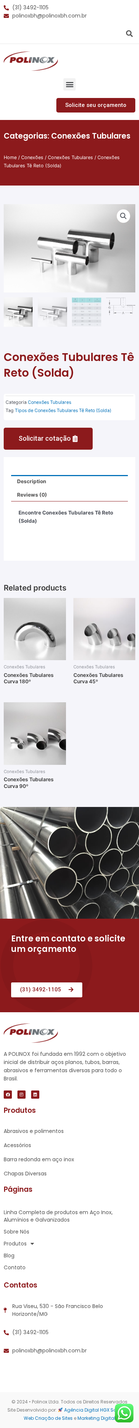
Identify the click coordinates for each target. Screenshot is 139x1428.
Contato (15, 1267)
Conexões (32, 157)
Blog (9, 1255)
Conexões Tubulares (90, 135)
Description (31, 481)
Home (10, 157)
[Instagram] (21, 1094)
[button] (69, 84)
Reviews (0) (32, 495)
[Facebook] (8, 1094)
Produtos (15, 1243)
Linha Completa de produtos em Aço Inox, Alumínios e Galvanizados (58, 1216)
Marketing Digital (96, 1418)
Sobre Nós (16, 1231)
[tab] (69, 481)
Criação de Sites (54, 1418)
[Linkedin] (35, 1094)
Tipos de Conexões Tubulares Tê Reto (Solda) (63, 410)
